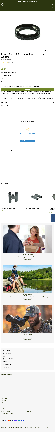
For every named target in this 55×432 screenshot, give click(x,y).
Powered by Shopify (43, 429)
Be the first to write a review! (27, 141)
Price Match (4, 391)
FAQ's (2, 402)
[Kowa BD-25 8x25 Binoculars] (37, 199)
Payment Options (5, 385)
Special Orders (4, 393)
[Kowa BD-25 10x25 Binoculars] (13, 199)
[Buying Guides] (27, 279)
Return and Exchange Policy (16, 429)
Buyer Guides (4, 398)
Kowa (11, 183)
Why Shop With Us (5, 379)
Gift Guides (3, 400)
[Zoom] (46, 50)
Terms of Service (5, 429)
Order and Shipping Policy (31, 429)
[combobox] (27, 8)
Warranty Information (6, 383)
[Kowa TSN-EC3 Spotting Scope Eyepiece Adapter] (10, 166)
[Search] (52, 8)
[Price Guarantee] (27, 319)
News (2, 404)
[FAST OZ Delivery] (27, 239)
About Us (3, 377)
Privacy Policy (46, 427)
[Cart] (49, 4)
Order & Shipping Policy (6, 389)
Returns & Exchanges (6, 387)
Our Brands (3, 381)
